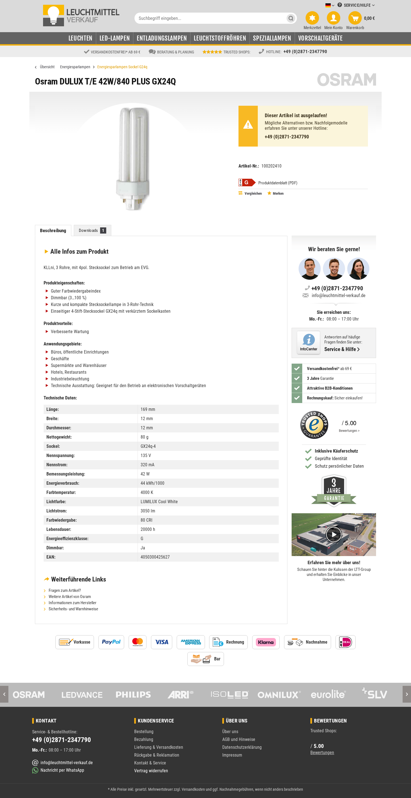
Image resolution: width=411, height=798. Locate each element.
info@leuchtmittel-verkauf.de (338, 295)
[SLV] (378, 695)
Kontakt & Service (150, 763)
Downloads (92, 230)
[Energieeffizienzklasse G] (247, 182)
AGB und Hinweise (238, 739)
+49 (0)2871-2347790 (305, 51)
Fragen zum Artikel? (64, 590)
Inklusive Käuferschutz (336, 451)
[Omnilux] (279, 695)
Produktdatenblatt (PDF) (277, 182)
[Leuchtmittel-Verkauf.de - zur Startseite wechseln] (81, 15)
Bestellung (143, 731)
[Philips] (131, 695)
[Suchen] (291, 18)
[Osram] (33, 695)
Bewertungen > (349, 431)
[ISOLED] (230, 695)
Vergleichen (253, 193)
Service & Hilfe (340, 349)
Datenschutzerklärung (242, 747)
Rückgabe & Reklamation (156, 755)
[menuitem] (322, 5)
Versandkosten (193, 789)
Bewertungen (322, 752)
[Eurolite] (328, 695)
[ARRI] (180, 695)
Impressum (232, 755)
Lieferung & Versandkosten (158, 747)
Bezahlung (143, 739)
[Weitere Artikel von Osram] (346, 79)
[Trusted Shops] (312, 425)
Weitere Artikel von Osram (69, 596)
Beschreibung (53, 230)
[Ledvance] (82, 695)
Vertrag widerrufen (151, 770)
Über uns (230, 731)
